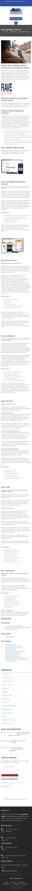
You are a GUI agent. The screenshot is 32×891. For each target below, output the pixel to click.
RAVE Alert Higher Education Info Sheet (15, 651)
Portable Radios (6, 698)
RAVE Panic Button (10, 637)
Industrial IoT (5, 688)
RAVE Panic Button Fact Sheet (12, 652)
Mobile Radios (5, 691)
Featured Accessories (7, 713)
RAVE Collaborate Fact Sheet (12, 656)
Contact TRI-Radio (8, 766)
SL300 (11, 783)
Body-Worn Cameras (7, 681)
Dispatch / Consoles (7, 684)
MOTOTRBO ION (6, 786)
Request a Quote (16, 18)
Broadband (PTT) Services (8, 720)
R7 (23, 783)
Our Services (16, 884)
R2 (15, 783)
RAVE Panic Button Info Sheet (12, 654)
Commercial (13, 32)
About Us (13, 882)
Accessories (5, 674)
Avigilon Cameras (6, 677)
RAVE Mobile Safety (7, 709)
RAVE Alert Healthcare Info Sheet (13, 647)
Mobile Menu (16, 22)
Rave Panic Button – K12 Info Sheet (14, 626)
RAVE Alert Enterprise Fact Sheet (13, 646)
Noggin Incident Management (9, 706)
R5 (19, 783)
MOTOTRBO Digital (7, 695)
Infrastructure (5, 702)
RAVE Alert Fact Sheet (10, 644)
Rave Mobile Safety (24, 32)
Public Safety (6, 884)
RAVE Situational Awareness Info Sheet (15, 657)
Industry (24, 884)
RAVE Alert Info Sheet (10, 649)
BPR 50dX (4, 783)
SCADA (4, 716)
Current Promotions (7, 723)
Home (6, 32)
